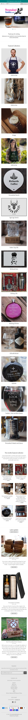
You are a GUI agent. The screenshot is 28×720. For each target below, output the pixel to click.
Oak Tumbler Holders (14, 558)
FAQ (14, 690)
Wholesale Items (14, 269)
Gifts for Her (14, 165)
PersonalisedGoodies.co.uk (16, 714)
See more (24, 25)
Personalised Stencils (14, 195)
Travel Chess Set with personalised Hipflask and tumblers (21, 519)
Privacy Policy (14, 688)
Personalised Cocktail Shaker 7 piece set (21, 477)
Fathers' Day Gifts (14, 247)
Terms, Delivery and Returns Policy (14, 693)
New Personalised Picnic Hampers (14, 642)
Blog (14, 691)
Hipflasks (14, 383)
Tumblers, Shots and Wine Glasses (14, 413)
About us (14, 684)
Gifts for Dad (14, 75)
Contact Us (17, 699)
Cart (24, 3)
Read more (14, 567)
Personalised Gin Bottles (14, 603)
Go (25, 672)
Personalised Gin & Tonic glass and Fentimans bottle (7, 478)
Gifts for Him (14, 105)
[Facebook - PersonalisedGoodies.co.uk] (13, 702)
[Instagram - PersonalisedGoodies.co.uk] (15, 702)
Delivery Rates (14, 687)
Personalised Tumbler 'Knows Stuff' (7, 496)
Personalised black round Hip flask (7, 518)
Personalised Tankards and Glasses (14, 443)
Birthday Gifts (14, 293)
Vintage (14, 135)
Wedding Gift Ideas (14, 323)
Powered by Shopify (14, 715)
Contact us (14, 685)
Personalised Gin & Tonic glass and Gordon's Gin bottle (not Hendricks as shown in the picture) (21, 498)
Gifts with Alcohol (14, 353)
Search (14, 682)
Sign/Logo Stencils (14, 217)
